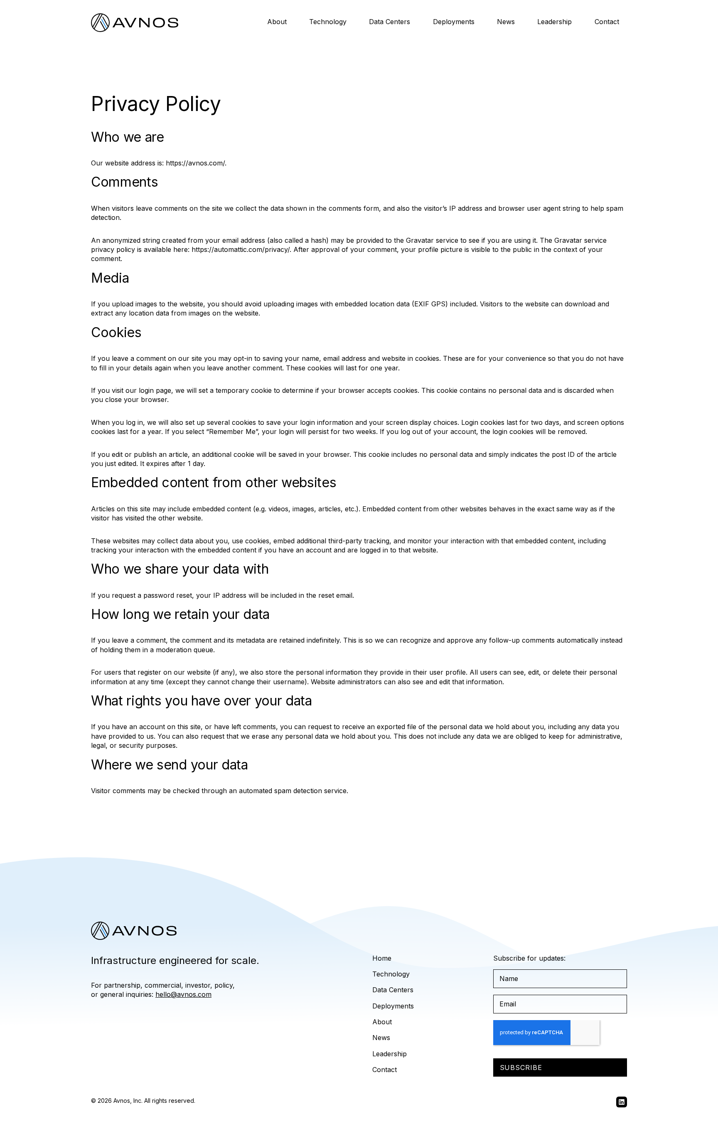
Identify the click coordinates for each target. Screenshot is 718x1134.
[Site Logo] (134, 22)
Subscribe (521, 1067)
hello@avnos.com (183, 994)
